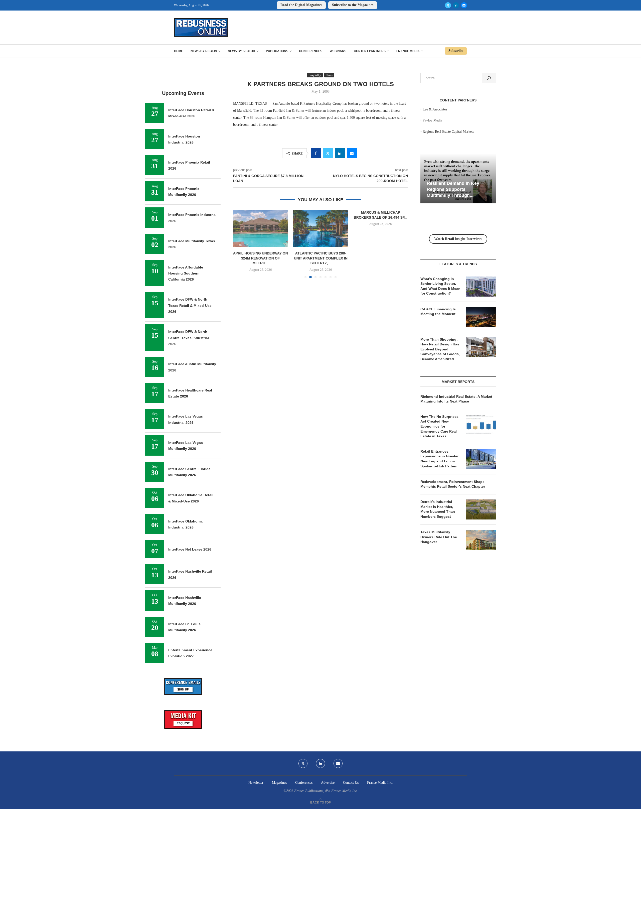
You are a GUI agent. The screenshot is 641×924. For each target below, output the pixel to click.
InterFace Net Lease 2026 (189, 549)
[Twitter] (448, 5)
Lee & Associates (435, 109)
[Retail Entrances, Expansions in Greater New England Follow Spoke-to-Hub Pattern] (481, 459)
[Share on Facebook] (316, 153)
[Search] (489, 78)
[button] (240, 244)
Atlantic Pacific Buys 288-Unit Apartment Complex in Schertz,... (317, 258)
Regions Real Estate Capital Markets (448, 132)
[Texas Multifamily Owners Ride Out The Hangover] (481, 540)
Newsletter (255, 782)
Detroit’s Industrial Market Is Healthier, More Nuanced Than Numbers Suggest (437, 509)
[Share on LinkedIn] (340, 153)
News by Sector (241, 51)
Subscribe (455, 51)
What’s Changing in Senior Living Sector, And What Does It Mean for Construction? (440, 286)
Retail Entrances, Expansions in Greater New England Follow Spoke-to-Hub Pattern (439, 458)
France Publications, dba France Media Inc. (326, 791)
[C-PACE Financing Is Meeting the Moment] (481, 317)
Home (178, 51)
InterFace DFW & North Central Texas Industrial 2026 (188, 338)
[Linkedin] (456, 5)
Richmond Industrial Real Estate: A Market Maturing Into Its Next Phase (456, 399)
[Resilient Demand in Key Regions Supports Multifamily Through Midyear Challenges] (458, 178)
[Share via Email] (352, 153)
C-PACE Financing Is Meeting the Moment (438, 311)
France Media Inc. (380, 782)
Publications (277, 51)
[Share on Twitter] (328, 153)
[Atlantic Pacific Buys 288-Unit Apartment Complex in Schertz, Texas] (316, 228)
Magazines (279, 782)
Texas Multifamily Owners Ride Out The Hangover (438, 537)
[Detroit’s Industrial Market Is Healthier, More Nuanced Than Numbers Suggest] (481, 509)
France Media (408, 51)
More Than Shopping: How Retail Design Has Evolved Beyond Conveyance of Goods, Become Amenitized (440, 349)
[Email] (464, 5)
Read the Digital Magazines (301, 5)
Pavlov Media (432, 120)
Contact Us (351, 782)
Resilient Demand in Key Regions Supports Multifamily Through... (453, 189)
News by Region (204, 51)
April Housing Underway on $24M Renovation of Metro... (254, 258)
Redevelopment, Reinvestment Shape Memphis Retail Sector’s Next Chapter (452, 484)
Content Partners (370, 51)
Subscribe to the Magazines (352, 5)
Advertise (328, 782)
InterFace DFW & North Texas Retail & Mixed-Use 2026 (190, 305)
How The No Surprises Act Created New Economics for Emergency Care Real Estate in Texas (439, 426)
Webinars (338, 51)
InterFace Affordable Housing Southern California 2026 (185, 273)
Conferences (310, 51)
